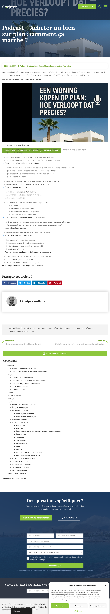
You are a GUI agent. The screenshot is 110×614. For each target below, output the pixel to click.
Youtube (15, 80)
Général (11, 365)
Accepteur (60, 606)
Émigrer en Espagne (20, 407)
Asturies (19, 428)
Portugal (11, 398)
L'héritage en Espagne (25, 413)
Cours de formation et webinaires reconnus (29, 371)
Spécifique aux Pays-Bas (17, 473)
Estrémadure (21, 443)
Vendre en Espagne (19, 470)
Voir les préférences (97, 606)
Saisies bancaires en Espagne (23, 404)
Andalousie (20, 425)
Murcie (19, 449)
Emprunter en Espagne (21, 461)
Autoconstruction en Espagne (28, 455)
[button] (106, 585)
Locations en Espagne (20, 467)
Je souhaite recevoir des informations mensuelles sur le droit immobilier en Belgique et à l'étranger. (56, 558)
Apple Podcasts (25, 80)
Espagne (11, 401)
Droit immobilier (18, 389)
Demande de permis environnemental (27, 383)
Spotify (38, 80)
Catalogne (20, 437)
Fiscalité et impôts (19, 419)
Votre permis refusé (20, 386)
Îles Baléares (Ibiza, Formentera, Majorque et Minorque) (38, 431)
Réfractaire (79, 606)
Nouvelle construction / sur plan (57, 66)
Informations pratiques (21, 464)
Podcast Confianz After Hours (32, 66)
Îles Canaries (21, 434)
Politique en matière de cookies (24, 607)
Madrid (19, 446)
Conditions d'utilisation (79, 570)
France (10, 392)
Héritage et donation (20, 410)
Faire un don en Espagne (26, 416)
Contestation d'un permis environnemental (29, 380)
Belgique (11, 374)
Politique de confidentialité (61, 570)
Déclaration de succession (22, 377)
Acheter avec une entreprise (23, 458)
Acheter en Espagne (20, 422)
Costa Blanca (21, 440)
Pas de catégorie (14, 395)
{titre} (76, 611)
